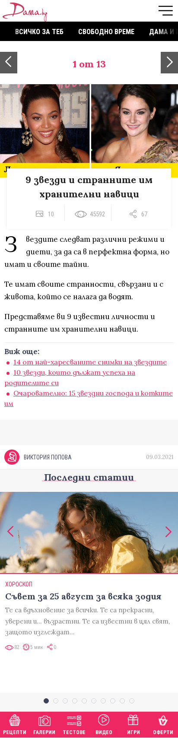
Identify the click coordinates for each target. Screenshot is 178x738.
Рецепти (14, 732)
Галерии (44, 732)
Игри (133, 732)
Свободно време (106, 32)
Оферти (163, 732)
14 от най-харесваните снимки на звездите (90, 362)
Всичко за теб (39, 32)
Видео (103, 732)
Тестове (74, 732)
